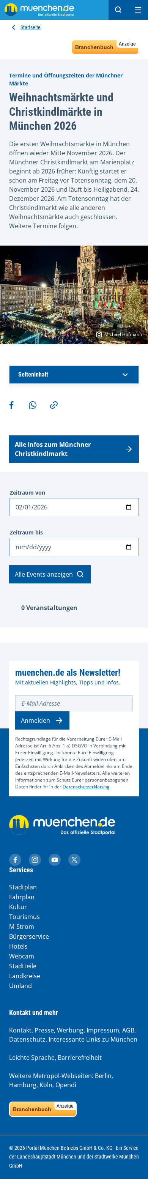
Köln (45, 1085)
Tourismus (24, 917)
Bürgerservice (29, 936)
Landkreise (24, 976)
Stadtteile (22, 966)
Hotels (18, 946)
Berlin (103, 1076)
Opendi (65, 1085)
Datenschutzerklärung (86, 786)
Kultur (18, 907)
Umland (20, 986)
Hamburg (22, 1085)
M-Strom (21, 926)
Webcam (21, 956)
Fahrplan (22, 897)
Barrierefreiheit (80, 1057)
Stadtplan (23, 887)
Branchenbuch (105, 45)
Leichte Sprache (32, 1057)
